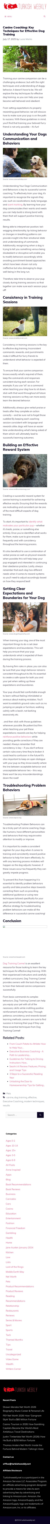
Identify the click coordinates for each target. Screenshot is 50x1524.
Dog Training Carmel (14, 963)
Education (11, 1213)
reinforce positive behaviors (17, 736)
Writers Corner (13, 1369)
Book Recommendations (18, 1184)
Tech (8, 1335)
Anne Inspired (13, 1169)
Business (10, 1194)
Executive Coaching (13, 1101)
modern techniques (34, 1101)
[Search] (40, 1115)
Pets (8, 1093)
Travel (9, 1349)
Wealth (9, 1364)
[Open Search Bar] (44, 16)
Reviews (10, 1315)
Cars (8, 1203)
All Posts (10, 1165)
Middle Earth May (15, 1271)
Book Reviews (13, 1189)
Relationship (12, 1305)
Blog (8, 1179)
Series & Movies (14, 1320)
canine (9, 1097)
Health (9, 1237)
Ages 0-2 (10, 1140)
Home (9, 1242)
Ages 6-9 (10, 1160)
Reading (10, 1296)
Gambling (11, 1233)
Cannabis (11, 1199)
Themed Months (14, 1339)
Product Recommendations (20, 1286)
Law (8, 1257)
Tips (8, 1344)
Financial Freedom (15, 1228)
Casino (9, 1208)
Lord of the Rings (14, 1267)
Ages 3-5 (10, 1155)
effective (32, 1097)
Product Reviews (14, 1291)
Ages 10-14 (12, 1145)
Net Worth (11, 1276)
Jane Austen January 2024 (19, 1247)
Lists (8, 1262)
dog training (20, 1097)
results (6, 1105)
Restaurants (12, 1310)
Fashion (10, 1223)
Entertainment (13, 1218)
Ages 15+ (11, 1150)
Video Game (12, 1359)
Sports (9, 1330)
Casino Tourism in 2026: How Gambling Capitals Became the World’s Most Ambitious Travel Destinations (23, 1428)
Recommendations (15, 1301)
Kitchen (9, 1252)
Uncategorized (13, 1354)
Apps (8, 1174)
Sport (8, 1325)
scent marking (15, 204)
